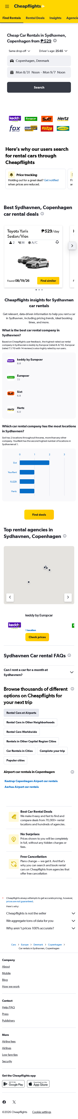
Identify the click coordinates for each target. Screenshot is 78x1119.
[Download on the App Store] (38, 1084)
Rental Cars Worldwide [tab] (21, 731)
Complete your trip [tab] (52, 750)
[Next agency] (68, 597)
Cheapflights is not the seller (26, 913)
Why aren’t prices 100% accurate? (30, 928)
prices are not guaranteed (19, 901)
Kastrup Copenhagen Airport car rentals (31, 781)
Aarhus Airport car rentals (22, 786)
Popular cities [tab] (15, 760)
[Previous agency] (10, 597)
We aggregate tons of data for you (29, 921)
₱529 (45, 40)
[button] (7, 6)
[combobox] (19, 51)
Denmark (38, 944)
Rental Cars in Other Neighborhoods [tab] (30, 722)
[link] (39, 515)
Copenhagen (55, 944)
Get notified (51, 180)
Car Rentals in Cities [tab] (19, 750)
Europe (24, 944)
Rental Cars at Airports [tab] (21, 712)
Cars (13, 944)
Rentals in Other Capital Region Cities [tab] (31, 741)
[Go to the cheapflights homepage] (29, 6)
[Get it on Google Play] (13, 1084)
